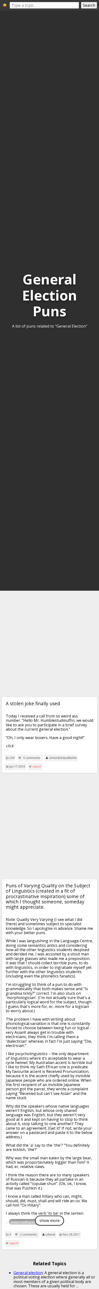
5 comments (31, 758)
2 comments (28, 1235)
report (36, 766)
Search (89, 5)
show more (49, 1220)
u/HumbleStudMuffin (63, 758)
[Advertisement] (49, 644)
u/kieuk (50, 1234)
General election (28, 1272)
